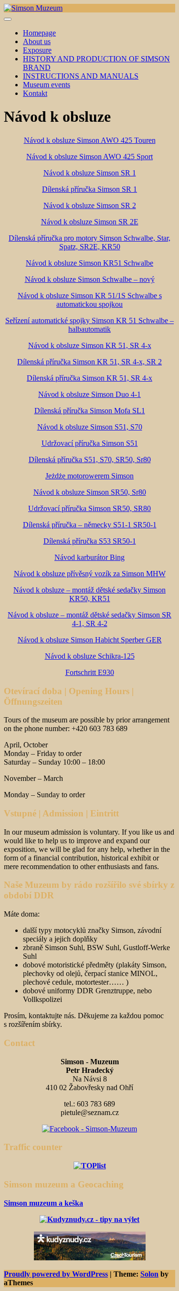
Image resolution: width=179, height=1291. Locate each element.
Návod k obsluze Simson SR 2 (89, 205)
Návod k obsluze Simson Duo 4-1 (89, 394)
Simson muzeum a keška (43, 1203)
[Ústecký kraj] (89, 1219)
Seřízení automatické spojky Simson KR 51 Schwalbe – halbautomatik (89, 324)
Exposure (37, 50)
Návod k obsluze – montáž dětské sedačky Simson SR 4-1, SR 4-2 (89, 619)
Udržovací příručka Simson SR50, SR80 (89, 508)
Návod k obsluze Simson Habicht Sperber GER (90, 640)
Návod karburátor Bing (89, 557)
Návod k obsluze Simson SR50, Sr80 (89, 492)
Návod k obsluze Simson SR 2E (89, 222)
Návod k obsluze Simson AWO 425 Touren (90, 140)
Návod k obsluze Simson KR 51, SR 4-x (89, 345)
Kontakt (35, 93)
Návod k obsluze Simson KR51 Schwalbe (89, 263)
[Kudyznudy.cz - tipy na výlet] (90, 1258)
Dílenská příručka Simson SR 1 (89, 189)
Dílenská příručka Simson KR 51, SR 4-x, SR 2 (89, 362)
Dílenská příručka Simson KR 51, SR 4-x (89, 378)
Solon (149, 1274)
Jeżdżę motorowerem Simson (89, 476)
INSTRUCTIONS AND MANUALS (80, 76)
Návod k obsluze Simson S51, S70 (89, 427)
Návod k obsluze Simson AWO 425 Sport (89, 156)
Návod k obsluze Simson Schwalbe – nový (90, 279)
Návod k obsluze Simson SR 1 (89, 173)
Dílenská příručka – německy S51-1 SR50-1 (90, 525)
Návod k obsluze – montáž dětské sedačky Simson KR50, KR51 (89, 594)
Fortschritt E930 (89, 672)
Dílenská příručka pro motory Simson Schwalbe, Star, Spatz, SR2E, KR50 (89, 242)
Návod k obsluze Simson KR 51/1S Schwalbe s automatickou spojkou (90, 299)
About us (37, 41)
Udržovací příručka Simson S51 (90, 443)
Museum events (46, 85)
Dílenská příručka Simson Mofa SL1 (89, 411)
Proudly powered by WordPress (56, 1274)
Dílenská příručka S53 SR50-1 (89, 541)
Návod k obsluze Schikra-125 (90, 656)
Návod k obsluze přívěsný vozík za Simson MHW (90, 574)
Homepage (39, 33)
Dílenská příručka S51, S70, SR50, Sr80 (90, 459)
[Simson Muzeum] (33, 8)
